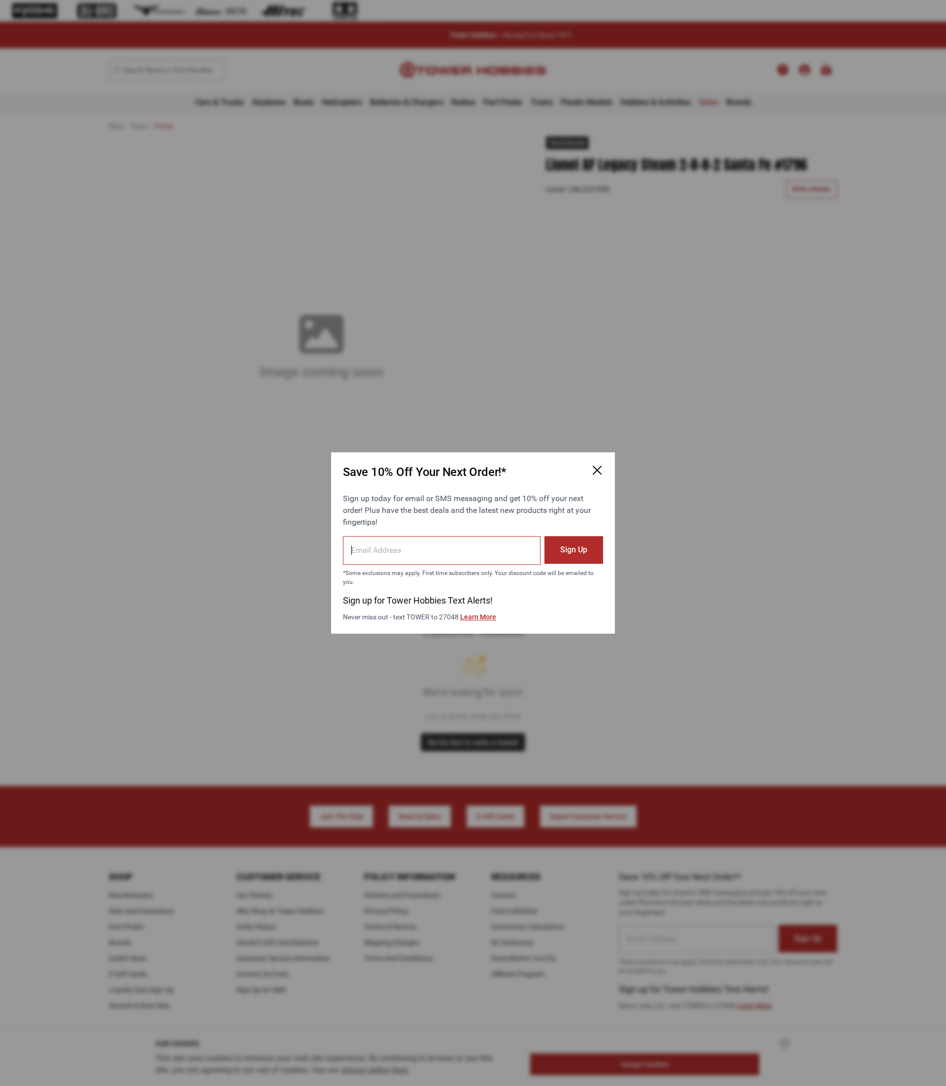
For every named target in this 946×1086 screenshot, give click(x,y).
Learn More (478, 617)
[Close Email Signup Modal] (597, 470)
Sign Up (573, 549)
